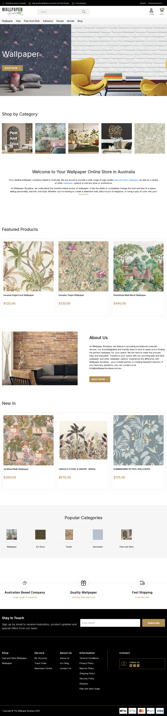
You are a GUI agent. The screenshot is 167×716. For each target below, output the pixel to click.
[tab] (81, 93)
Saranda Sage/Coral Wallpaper (18, 295)
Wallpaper (7, 21)
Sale (18, 21)
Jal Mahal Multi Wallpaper (15, 469)
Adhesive (48, 21)
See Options (28, 315)
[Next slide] (158, 277)
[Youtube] (131, 665)
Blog (79, 21)
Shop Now (11, 68)
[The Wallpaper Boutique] (13, 11)
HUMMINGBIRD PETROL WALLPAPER (131, 469)
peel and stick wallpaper (126, 180)
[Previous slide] (6, 60)
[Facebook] (134, 665)
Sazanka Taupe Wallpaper (71, 295)
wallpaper (68, 183)
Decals (60, 21)
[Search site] (84, 12)
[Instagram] (138, 665)
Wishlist (143, 3)
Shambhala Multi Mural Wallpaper (129, 295)
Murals (70, 21)
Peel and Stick (32, 21)
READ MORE (100, 380)
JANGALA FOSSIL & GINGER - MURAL (77, 469)
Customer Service (155, 3)
